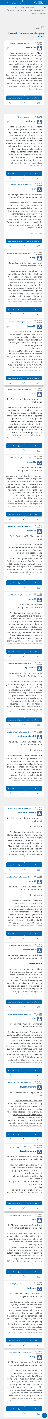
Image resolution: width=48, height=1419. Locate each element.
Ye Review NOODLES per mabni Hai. (19, 526)
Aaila (33, 1219)
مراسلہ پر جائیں (33, 98)
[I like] (38, 103)
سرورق (39, 7)
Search (35, 14)
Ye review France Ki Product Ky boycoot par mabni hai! (19, 1284)
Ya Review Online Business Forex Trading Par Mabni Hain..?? (19, 253)
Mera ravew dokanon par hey (20, 43)
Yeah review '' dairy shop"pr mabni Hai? (19, 389)
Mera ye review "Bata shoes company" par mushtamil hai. (19, 185)
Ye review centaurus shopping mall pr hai (19, 322)
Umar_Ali (32, 599)
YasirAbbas (31, 47)
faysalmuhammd (28, 1087)
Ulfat (34, 189)
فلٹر (37, 28)
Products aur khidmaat (23, 7)
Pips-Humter (30, 667)
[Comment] (23, 103)
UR (7, 2)
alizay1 (33, 257)
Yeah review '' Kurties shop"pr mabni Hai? (19, 458)
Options (42, 14)
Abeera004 (31, 326)
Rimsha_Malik (29, 949)
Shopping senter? (23, 117)
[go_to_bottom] (44, 1415)
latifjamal (31, 1288)
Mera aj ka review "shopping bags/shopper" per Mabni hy (19, 1147)
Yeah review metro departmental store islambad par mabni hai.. (19, 1014)
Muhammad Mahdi (27, 736)
